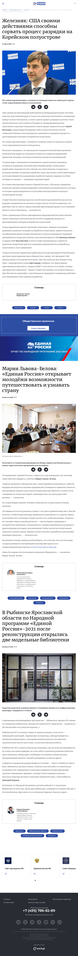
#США (60, 308)
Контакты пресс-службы (36, 902)
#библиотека (57, 831)
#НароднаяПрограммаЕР (32, 835)
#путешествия (47, 598)
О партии (7, 899)
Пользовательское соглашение (39, 934)
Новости (27, 10)
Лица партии (32, 899)
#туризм (39, 603)
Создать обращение (38, 328)
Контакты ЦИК (9, 902)
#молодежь (63, 598)
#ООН (47, 308)
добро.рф (52, 547)
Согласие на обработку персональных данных (39, 939)
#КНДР (33, 308)
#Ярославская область (37, 831)
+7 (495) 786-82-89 (39, 911)
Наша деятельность (15, 10)
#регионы (32, 598)
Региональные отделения (62, 899)
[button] (35, 880)
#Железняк (19, 308)
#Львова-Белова (16, 598)
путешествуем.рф (38, 547)
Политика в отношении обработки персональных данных (39, 937)
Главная (4, 10)
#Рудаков (51, 835)
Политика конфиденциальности (39, 935)
